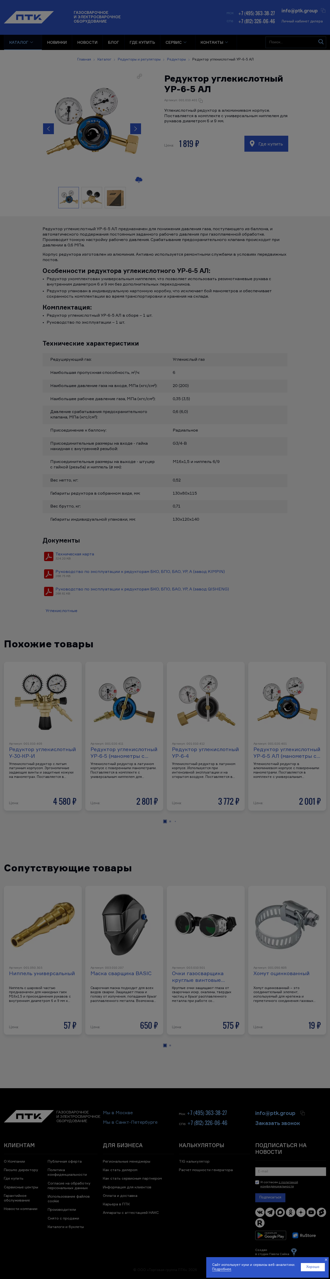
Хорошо (312, 1267)
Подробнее (221, 1269)
